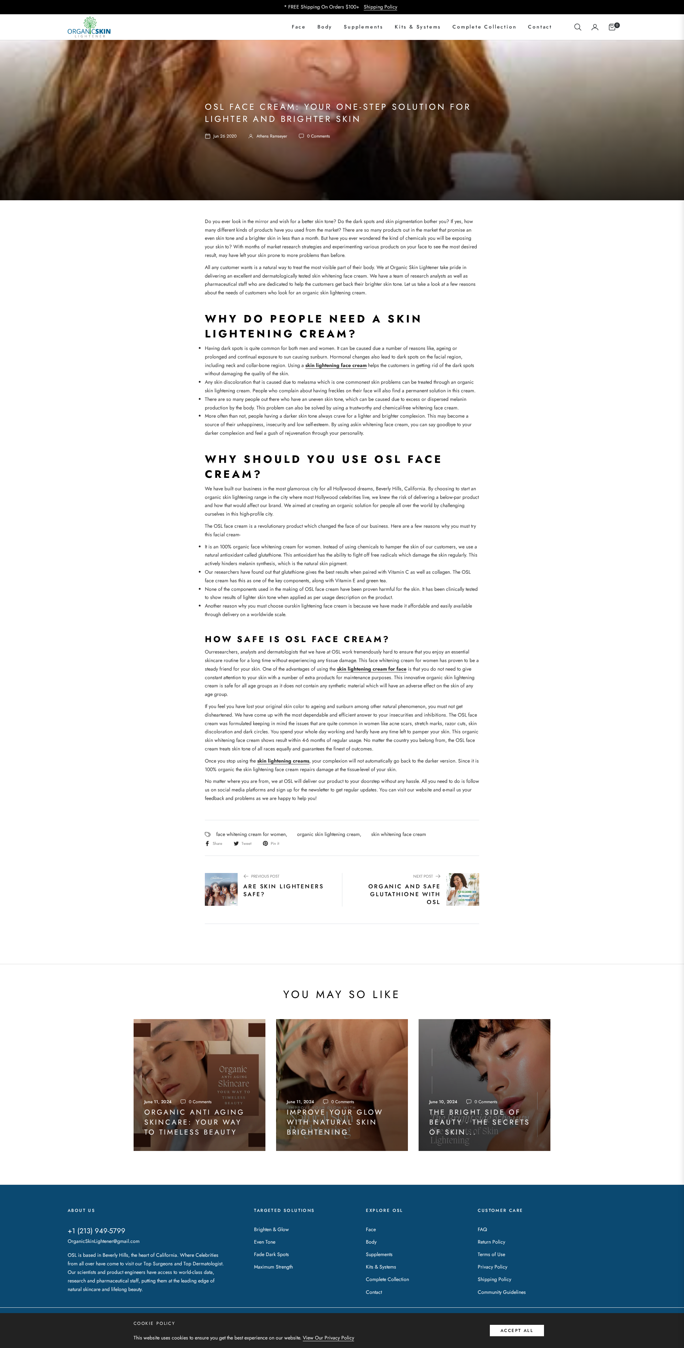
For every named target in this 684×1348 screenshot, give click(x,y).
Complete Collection (387, 1279)
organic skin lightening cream (328, 834)
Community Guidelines (502, 1292)
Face (371, 1229)
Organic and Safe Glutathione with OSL (404, 895)
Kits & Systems (381, 1266)
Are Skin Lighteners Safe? (283, 890)
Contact (374, 1292)
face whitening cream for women (251, 834)
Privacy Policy (492, 1266)
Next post (423, 876)
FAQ (482, 1229)
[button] (577, 27)
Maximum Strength (273, 1266)
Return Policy (491, 1241)
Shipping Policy (380, 6)
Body (371, 1241)
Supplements (379, 1254)
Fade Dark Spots (271, 1254)
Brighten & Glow (271, 1229)
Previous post (265, 876)
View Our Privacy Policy (328, 1337)
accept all (517, 1330)
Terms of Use (491, 1254)
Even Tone (264, 1241)
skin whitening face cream (398, 834)
